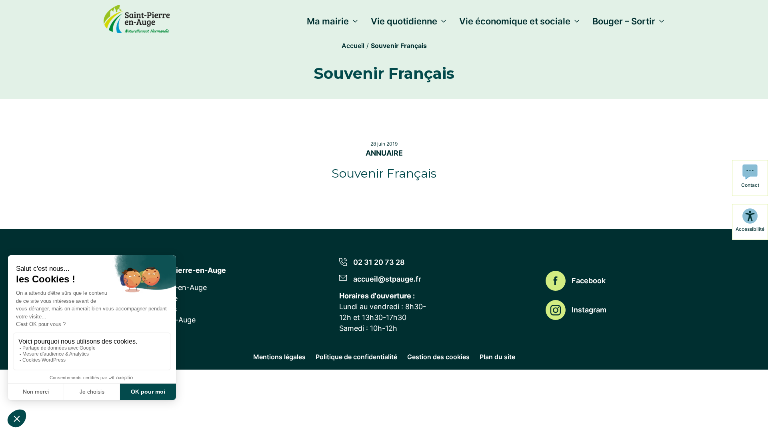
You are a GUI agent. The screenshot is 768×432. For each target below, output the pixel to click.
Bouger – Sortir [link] (623, 21)
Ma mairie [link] (328, 21)
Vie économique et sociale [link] (514, 21)
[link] (136, 17)
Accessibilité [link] (750, 229)
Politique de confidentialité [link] (356, 357)
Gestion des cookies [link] (438, 357)
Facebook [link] (589, 280)
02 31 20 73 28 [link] (379, 262)
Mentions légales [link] (279, 357)
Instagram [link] (589, 310)
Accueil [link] (353, 46)
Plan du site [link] (497, 357)
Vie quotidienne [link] (404, 21)
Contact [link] (750, 185)
